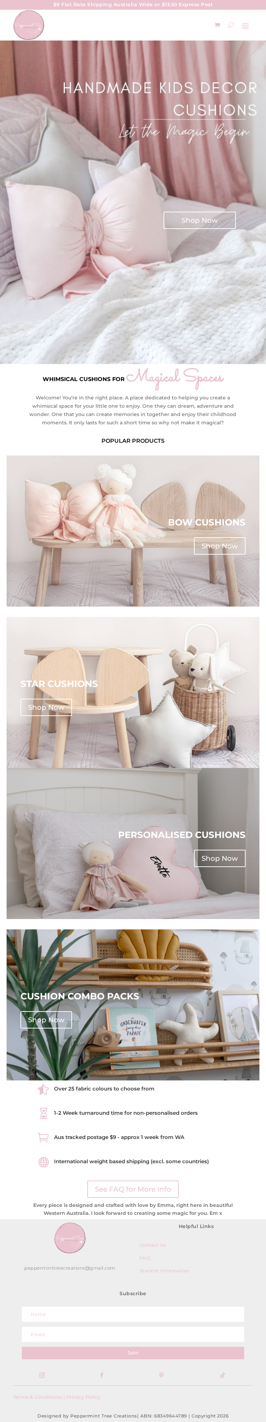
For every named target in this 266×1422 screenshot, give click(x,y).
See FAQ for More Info (133, 1189)
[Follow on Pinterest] (161, 1375)
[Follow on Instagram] (41, 1375)
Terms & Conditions (37, 1397)
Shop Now (199, 220)
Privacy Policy (83, 1397)
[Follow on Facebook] (101, 1375)
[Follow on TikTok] (222, 1375)
